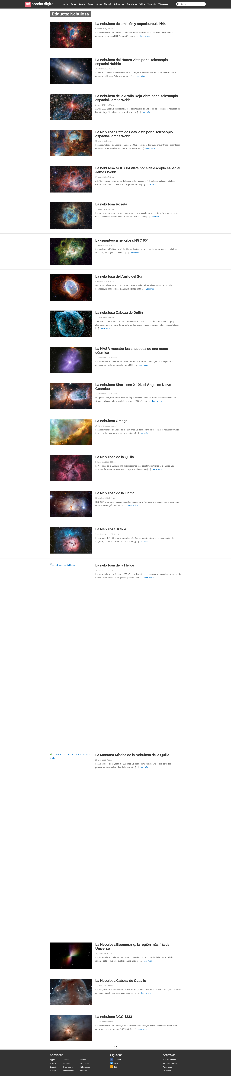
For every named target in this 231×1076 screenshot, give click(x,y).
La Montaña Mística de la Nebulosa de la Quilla (132, 755)
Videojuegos (163, 4)
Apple (66, 4)
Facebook (117, 1060)
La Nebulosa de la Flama (115, 493)
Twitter (116, 1063)
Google (90, 4)
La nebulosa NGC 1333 (113, 1017)
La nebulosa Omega (111, 421)
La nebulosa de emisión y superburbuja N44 (130, 24)
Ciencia (73, 4)
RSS (115, 1067)
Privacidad (167, 1071)
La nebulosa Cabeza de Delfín (119, 312)
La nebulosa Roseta (111, 204)
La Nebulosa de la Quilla (114, 457)
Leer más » (145, 36)
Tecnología (152, 4)
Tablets (142, 4)
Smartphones (132, 4)
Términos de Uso (169, 1063)
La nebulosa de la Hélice (114, 565)
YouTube (83, 1071)
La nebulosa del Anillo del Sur (119, 276)
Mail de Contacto (169, 1060)
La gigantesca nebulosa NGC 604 (122, 240)
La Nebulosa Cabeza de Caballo (120, 981)
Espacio (82, 4)
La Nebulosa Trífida (110, 529)
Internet (99, 4)
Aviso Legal (167, 1067)
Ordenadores (119, 4)
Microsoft (107, 4)
